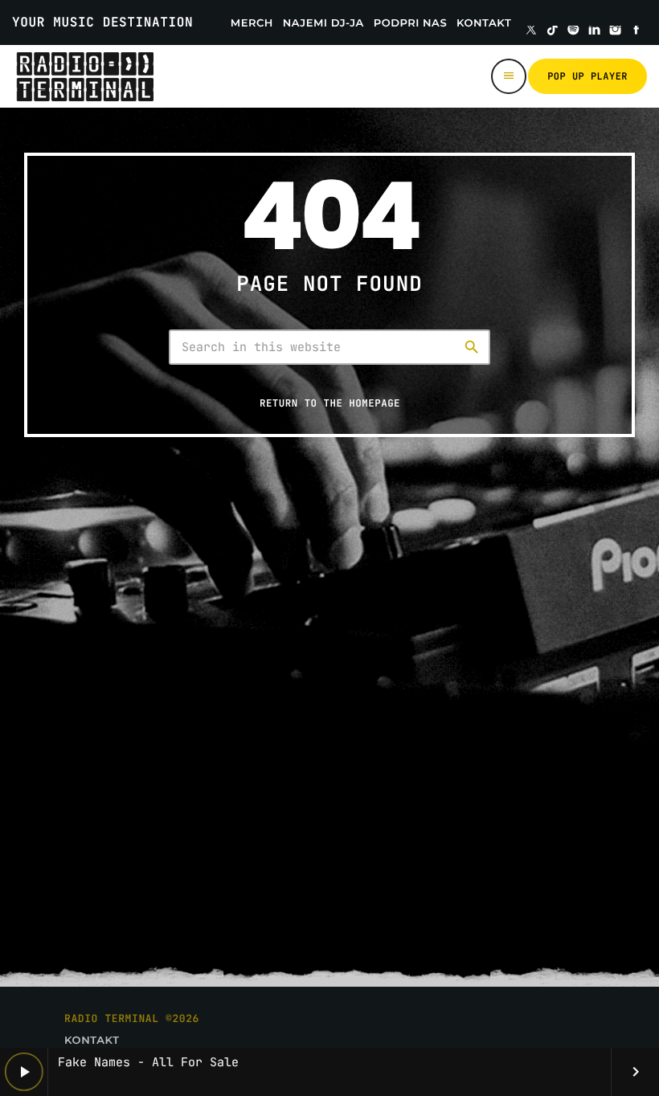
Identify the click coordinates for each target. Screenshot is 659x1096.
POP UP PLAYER (587, 76)
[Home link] (85, 76)
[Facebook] (636, 31)
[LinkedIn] (594, 31)
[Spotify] (573, 31)
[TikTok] (552, 31)
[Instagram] (615, 31)
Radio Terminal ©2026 (131, 1018)
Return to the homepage (330, 403)
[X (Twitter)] (531, 31)
